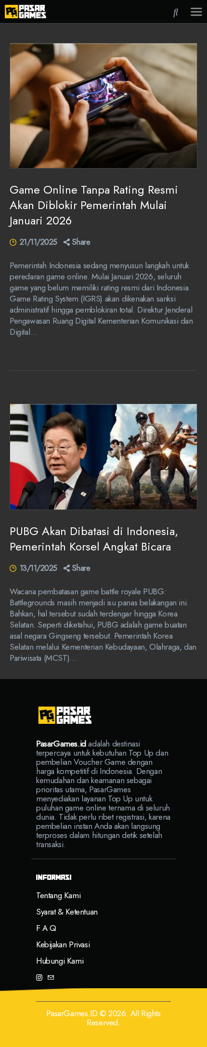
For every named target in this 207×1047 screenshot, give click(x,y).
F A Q (46, 928)
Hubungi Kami (59, 961)
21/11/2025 (38, 242)
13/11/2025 (38, 568)
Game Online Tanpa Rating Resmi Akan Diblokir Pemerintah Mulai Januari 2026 (94, 205)
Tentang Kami (58, 895)
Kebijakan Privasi (63, 944)
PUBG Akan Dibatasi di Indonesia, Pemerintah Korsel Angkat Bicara (94, 539)
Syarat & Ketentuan (67, 911)
